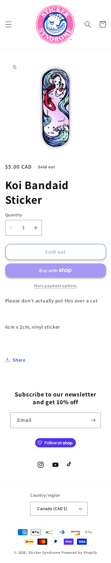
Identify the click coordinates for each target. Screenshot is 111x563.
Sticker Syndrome (44, 552)
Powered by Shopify (79, 552)
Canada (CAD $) (52, 508)
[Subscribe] (93, 420)
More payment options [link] (55, 285)
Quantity (13, 215)
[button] (8, 24)
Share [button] (19, 360)
